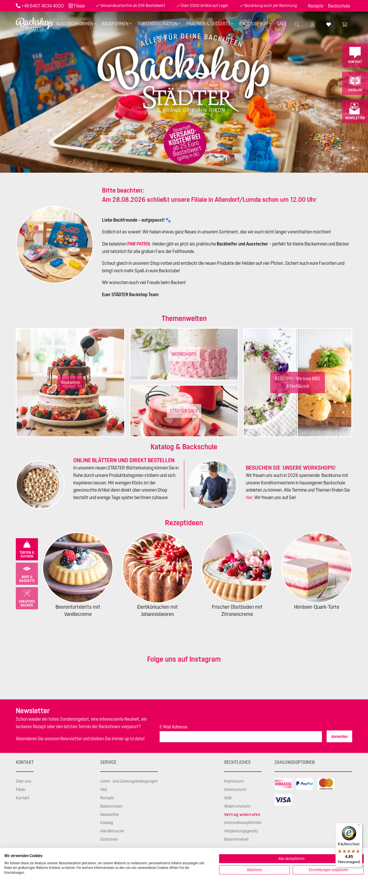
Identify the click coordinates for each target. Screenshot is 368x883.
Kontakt (355, 62)
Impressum (234, 781)
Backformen (115, 23)
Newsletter (355, 118)
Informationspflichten (243, 822)
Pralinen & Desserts (208, 23)
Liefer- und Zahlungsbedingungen (129, 781)
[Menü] (358, 826)
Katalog (355, 90)
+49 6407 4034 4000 (42, 5)
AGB (227, 798)
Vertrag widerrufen (242, 814)
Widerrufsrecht (237, 806)
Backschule (339, 5)
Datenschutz (235, 789)
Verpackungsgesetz (241, 831)
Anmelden (339, 736)
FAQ (103, 789)
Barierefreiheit (236, 839)
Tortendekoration (157, 23)
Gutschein (109, 839)
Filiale (79, 5)
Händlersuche (112, 831)
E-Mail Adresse (173, 726)
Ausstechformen (74, 23)
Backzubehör (253, 23)
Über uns (23, 781)
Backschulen (111, 806)
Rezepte (315, 5)
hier (249, 497)
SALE (282, 23)
